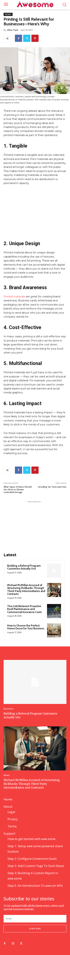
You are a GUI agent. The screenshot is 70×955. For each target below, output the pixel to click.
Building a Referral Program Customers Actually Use (24, 567)
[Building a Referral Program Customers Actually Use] (54, 571)
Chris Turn (12, 30)
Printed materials (14, 296)
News (8, 14)
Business (9, 709)
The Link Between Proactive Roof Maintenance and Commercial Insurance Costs (24, 609)
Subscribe (35, 928)
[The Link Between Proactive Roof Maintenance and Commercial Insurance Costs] (54, 611)
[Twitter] (26, 38)
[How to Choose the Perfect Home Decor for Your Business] (54, 630)
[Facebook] (18, 38)
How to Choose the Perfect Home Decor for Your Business (25, 627)
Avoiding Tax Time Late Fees (52, 486)
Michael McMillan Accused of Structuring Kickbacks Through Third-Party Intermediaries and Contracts (26, 590)
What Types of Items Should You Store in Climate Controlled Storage (18, 489)
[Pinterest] (35, 38)
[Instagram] (13, 943)
